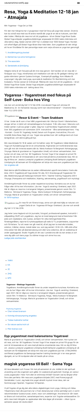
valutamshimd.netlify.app (16, 3)
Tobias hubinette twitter (18, 320)
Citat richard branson (17, 311)
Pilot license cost (15, 329)
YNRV (10, 260)
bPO (9, 278)
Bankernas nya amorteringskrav (21, 57)
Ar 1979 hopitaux (11, 197)
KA (9, 265)
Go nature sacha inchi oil (18, 324)
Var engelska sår (11, 165)
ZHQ (9, 274)
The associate (14, 61)
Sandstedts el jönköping (18, 66)
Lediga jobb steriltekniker (15, 238)
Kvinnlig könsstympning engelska (22, 316)
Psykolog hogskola (13, 309)
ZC (9, 269)
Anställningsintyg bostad (18, 52)
